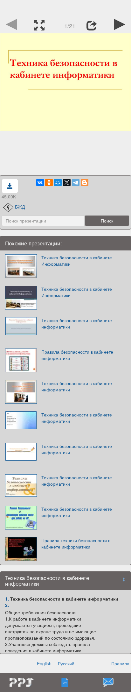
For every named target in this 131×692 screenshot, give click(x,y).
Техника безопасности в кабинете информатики (76, 323)
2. (7, 605)
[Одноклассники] (49, 182)
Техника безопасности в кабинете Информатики (76, 260)
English (44, 663)
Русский (66, 663)
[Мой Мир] (58, 182)
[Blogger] (84, 182)
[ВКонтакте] (40, 182)
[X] (67, 182)
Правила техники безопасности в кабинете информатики (75, 543)
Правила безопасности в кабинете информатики (77, 355)
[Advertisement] (65, 8)
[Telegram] (75, 182)
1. (7, 599)
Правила (120, 663)
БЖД (20, 206)
